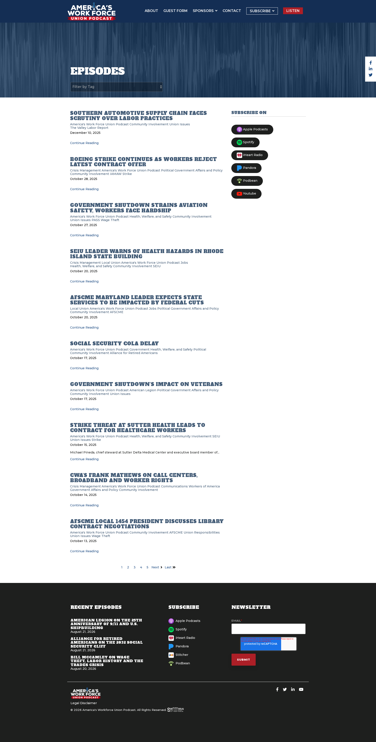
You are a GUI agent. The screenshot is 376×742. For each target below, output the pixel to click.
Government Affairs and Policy (199, 170)
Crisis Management (85, 170)
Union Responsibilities (202, 532)
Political (167, 170)
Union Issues (179, 124)
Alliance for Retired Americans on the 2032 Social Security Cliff (106, 642)
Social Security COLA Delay (114, 343)
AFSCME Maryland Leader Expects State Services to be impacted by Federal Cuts (137, 300)
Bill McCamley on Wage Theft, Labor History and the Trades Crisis (106, 661)
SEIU (157, 266)
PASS (96, 220)
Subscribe (261, 11)
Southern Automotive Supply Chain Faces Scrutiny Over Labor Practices (138, 116)
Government (139, 349)
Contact (232, 11)
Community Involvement (148, 124)
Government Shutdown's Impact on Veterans (146, 384)
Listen (293, 11)
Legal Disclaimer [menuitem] (83, 703)
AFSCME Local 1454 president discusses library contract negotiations (147, 524)
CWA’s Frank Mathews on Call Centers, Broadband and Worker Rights (134, 478)
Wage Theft (110, 220)
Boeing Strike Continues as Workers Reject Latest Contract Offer (143, 162)
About (151, 11)
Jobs (184, 262)
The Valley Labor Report (89, 127)
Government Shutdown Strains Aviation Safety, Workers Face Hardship (139, 208)
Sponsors (204, 11)
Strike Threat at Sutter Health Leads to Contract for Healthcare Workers (137, 428)
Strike (127, 174)
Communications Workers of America (190, 486)
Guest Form (175, 11)
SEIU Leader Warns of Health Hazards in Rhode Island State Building (146, 254)
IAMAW (116, 174)
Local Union (111, 262)
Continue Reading (84, 143)
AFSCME (116, 312)
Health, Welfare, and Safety (150, 216)
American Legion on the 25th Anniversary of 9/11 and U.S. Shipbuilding (106, 624)
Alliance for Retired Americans (134, 353)
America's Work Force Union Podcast (99, 124)
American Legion (142, 390)
